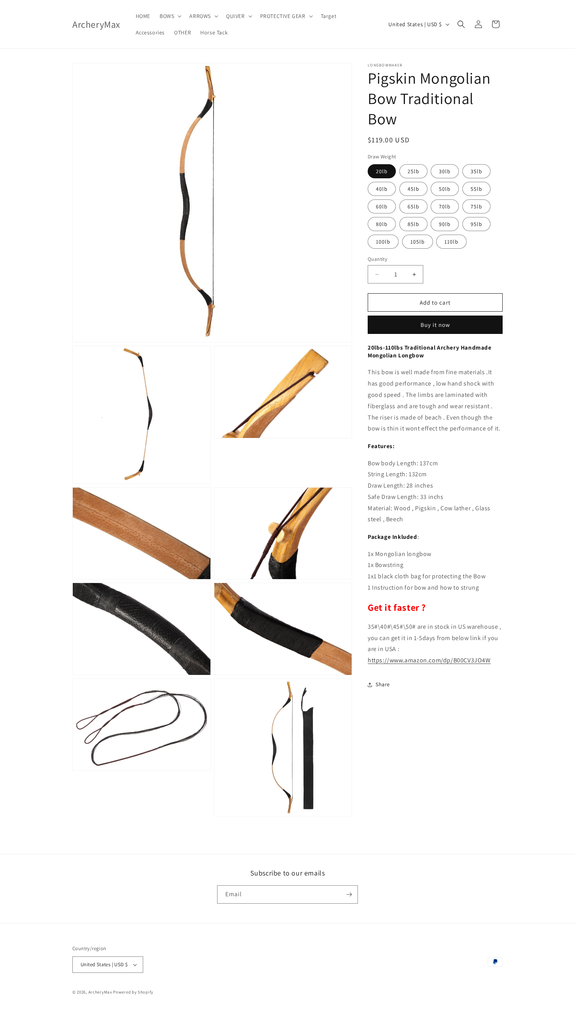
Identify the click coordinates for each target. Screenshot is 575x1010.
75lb (476, 206)
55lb (476, 188)
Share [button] (383, 684)
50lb (445, 188)
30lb (445, 171)
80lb (382, 224)
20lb (382, 171)
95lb (476, 224)
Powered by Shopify (133, 992)
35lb (476, 171)
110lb (451, 241)
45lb (413, 188)
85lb (413, 224)
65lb (413, 206)
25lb (413, 171)
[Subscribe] (349, 894)
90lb (445, 224)
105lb (417, 241)
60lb (382, 206)
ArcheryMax (100, 992)
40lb (382, 188)
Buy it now (435, 324)
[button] (170, 16)
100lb (383, 241)
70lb (445, 206)
